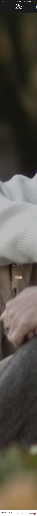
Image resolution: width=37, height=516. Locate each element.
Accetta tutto (32, 513)
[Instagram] (3, 1)
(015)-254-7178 (20, 1)
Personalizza (19, 513)
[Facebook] (2, 1)
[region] (18, 513)
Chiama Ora (18, 277)
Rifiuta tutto (26, 513)
